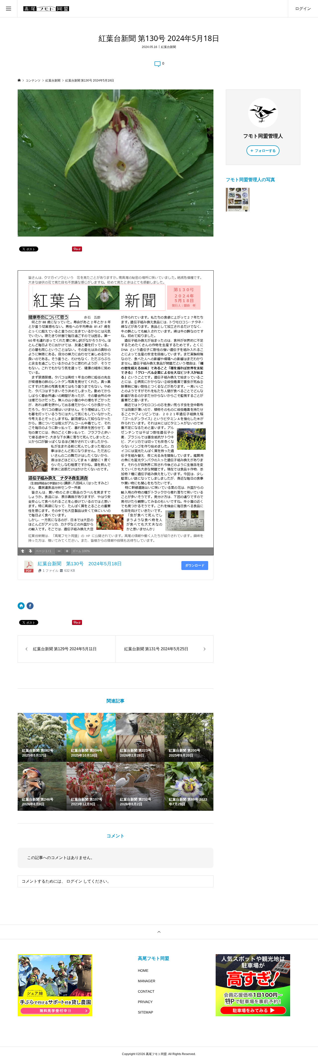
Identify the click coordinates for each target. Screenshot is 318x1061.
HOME (143, 971)
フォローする (265, 151)
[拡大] (67, 551)
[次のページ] (30, 551)
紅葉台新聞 (168, 47)
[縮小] (59, 551)
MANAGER (146, 981)
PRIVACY (145, 1002)
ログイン (303, 8)
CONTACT (146, 991)
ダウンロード (194, 565)
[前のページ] (22, 551)
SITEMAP (145, 1012)
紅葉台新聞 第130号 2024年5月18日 (80, 563)
